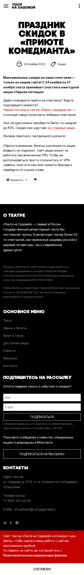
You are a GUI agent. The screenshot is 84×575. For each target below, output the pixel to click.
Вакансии (10, 358)
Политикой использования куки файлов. (35, 555)
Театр (7, 320)
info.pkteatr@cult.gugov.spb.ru (35, 509)
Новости (9, 350)
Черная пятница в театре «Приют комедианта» (37, 110)
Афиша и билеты (15, 328)
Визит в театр (13, 335)
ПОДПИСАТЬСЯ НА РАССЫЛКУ (42, 454)
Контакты (10, 365)
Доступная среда (16, 343)
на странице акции (61, 128)
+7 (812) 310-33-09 (17, 501)
